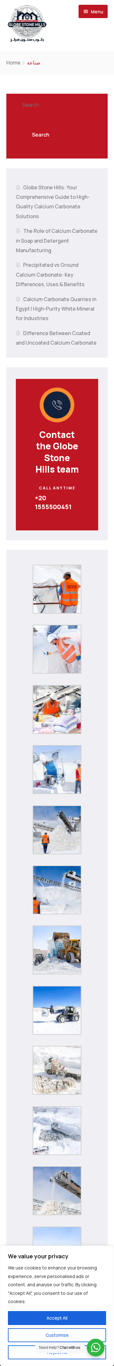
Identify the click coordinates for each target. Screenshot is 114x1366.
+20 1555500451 (53, 502)
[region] (57, 1306)
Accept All (57, 1318)
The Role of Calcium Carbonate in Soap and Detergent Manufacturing (57, 240)
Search (30, 104)
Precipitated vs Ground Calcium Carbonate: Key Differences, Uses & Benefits (50, 274)
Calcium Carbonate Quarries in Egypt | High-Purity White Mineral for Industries (56, 309)
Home (13, 62)
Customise (57, 1335)
